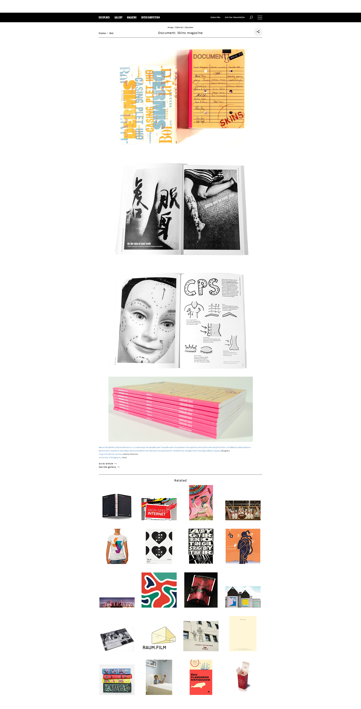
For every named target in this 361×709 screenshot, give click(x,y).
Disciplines (104, 17)
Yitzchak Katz (210, 447)
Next (111, 33)
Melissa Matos (237, 447)
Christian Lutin (224, 447)
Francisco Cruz (130, 447)
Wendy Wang (184, 450)
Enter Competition (150, 17)
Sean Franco (186, 447)
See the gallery (107, 467)
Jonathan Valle (170, 450)
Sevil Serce (145, 450)
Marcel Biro (104, 447)
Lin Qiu (110, 450)
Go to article (106, 463)
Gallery (119, 17)
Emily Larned (115, 454)
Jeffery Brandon (117, 447)
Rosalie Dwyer (173, 447)
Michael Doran (159, 447)
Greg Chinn (104, 454)
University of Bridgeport (110, 457)
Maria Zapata (214, 450)
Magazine (132, 17)
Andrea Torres (157, 450)
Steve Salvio (119, 450)
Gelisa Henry (198, 447)
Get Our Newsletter (235, 17)
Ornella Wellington (199, 450)
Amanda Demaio (145, 447)
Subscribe (215, 17)
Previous (102, 33)
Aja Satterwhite (133, 450)
